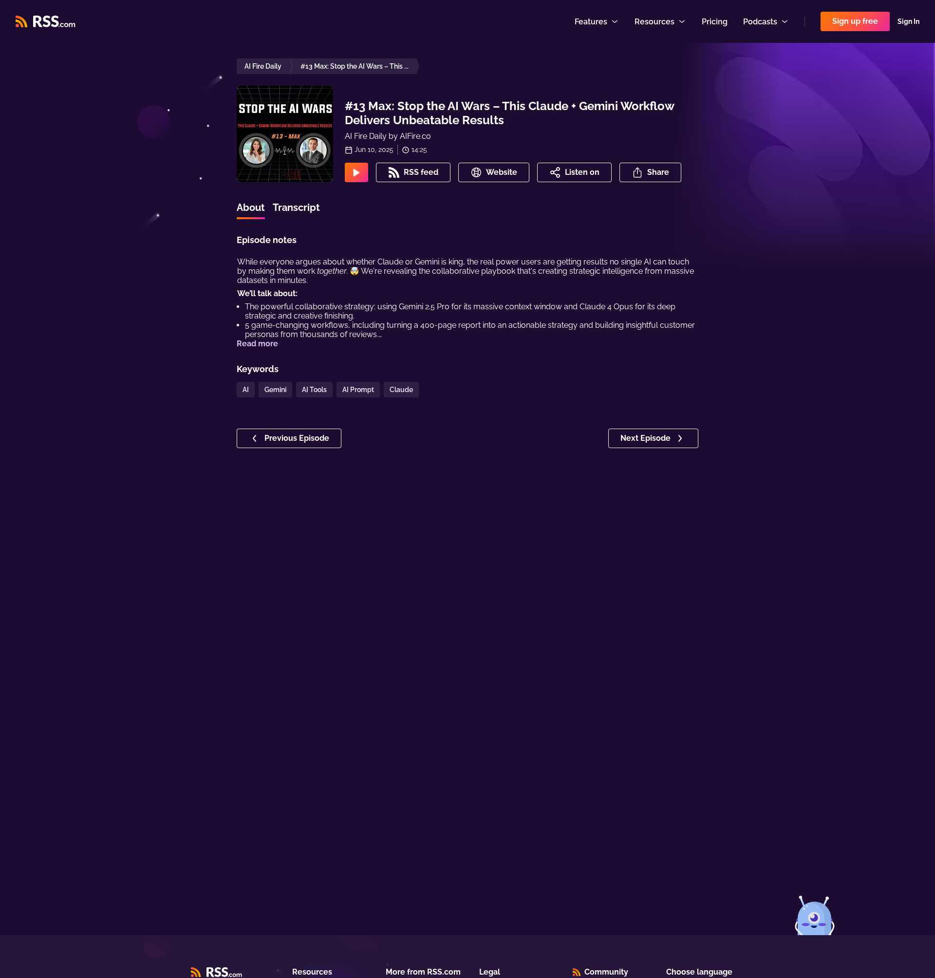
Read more (257, 343)
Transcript (296, 207)
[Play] (356, 172)
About (251, 207)
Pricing (715, 21)
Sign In (908, 21)
